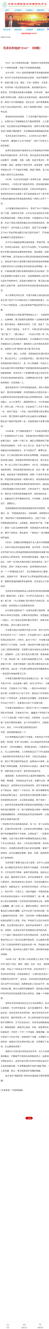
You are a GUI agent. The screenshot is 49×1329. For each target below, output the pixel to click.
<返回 (29, 1118)
